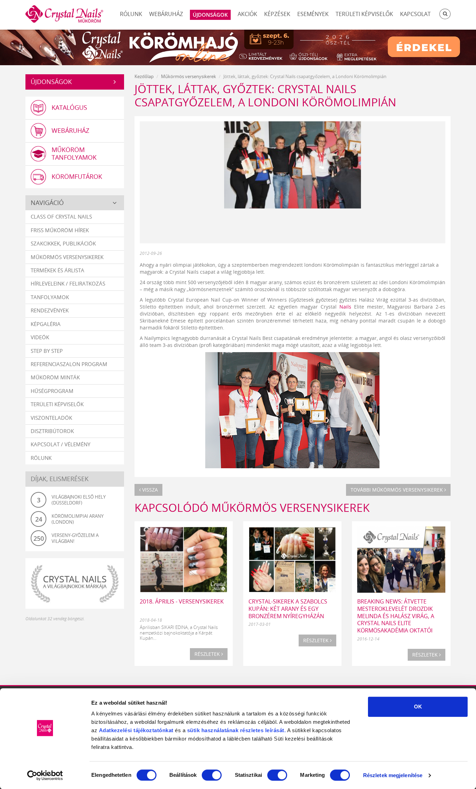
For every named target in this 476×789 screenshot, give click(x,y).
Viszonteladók (51, 417)
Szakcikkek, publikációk (63, 243)
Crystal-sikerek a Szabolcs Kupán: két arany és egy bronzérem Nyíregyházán (287, 609)
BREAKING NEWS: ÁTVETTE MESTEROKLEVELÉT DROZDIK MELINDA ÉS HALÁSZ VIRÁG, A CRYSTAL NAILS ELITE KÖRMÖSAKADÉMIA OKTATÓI (395, 616)
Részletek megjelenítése (392, 775)
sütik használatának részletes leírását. (236, 730)
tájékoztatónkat (153, 730)
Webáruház (166, 14)
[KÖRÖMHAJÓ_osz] (238, 46)
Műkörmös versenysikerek (67, 256)
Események (313, 14)
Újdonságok (51, 81)
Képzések (277, 14)
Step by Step (47, 350)
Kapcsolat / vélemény (60, 444)
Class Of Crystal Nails (61, 216)
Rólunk (131, 14)
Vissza (149, 489)
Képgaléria (46, 323)
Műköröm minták (55, 377)
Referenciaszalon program (69, 364)
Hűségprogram (52, 390)
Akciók (247, 14)
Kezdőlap (144, 76)
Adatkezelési (115, 730)
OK (418, 707)
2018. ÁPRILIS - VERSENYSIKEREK (182, 601)
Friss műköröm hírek (60, 230)
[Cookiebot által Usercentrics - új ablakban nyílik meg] (45, 775)
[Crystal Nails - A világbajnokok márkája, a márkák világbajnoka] (74, 583)
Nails (345, 306)
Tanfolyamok (50, 297)
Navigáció (47, 202)
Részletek (207, 654)
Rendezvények (50, 310)
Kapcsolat (415, 14)
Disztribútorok (52, 430)
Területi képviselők (364, 14)
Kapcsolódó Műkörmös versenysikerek (252, 507)
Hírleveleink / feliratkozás (68, 283)
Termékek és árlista (57, 270)
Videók (40, 337)
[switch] (212, 775)
